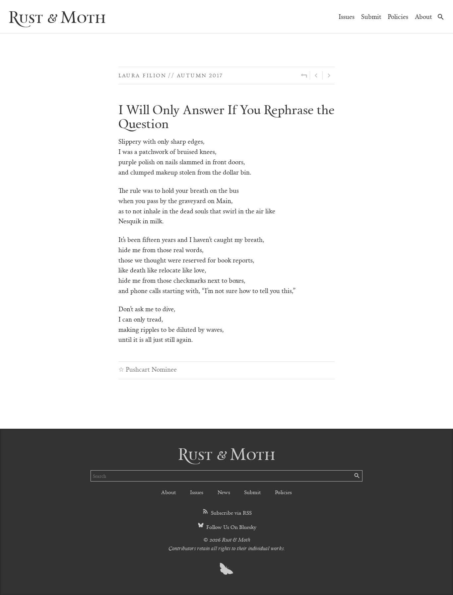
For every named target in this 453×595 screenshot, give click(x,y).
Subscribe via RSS (231, 512)
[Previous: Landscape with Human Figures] (316, 75)
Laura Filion (142, 75)
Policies (398, 16)
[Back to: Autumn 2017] (304, 75)
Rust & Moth (57, 16)
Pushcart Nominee (151, 369)
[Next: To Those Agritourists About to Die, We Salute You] (329, 75)
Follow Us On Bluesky (230, 527)
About (423, 16)
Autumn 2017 (200, 75)
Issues (347, 16)
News (224, 492)
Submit (371, 16)
